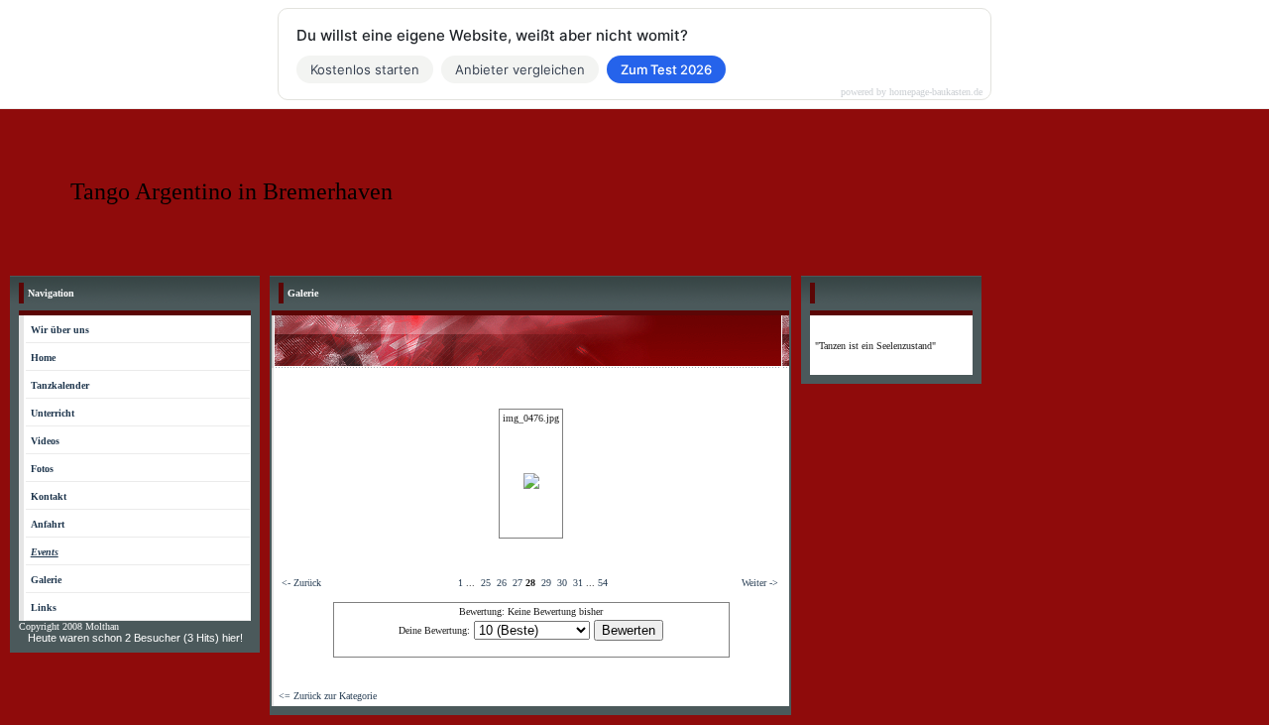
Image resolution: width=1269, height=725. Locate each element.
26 (502, 582)
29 (546, 582)
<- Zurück (301, 582)
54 (603, 582)
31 (578, 582)
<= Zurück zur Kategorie (328, 695)
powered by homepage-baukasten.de (911, 92)
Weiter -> (760, 582)
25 (486, 582)
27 (517, 582)
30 (562, 582)
